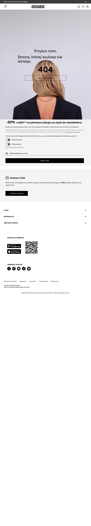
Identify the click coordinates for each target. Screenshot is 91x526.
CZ (9, 287)
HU (15, 287)
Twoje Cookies (43, 281)
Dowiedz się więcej (16, 193)
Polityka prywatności (10, 281)
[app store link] (14, 251)
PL (17, 287)
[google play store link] (14, 246)
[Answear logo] (38, 6)
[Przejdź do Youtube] (19, 269)
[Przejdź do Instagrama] (14, 269)
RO (19, 287)
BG (5, 287)
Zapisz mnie (44, 161)
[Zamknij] (85, 2)
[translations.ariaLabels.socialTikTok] (24, 269)
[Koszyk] (87, 6)
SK (22, 287)
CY (7, 287)
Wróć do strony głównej (45, 78)
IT (16, 287)
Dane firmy (32, 281)
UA (24, 287)
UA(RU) (27, 287)
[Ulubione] (83, 6)
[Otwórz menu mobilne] (5, 7)
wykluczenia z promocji (72, 132)
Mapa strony (55, 281)
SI (20, 287)
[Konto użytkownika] (78, 6)
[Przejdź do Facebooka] (9, 269)
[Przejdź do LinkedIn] (29, 269)
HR (13, 287)
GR (11, 287)
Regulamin (23, 281)
